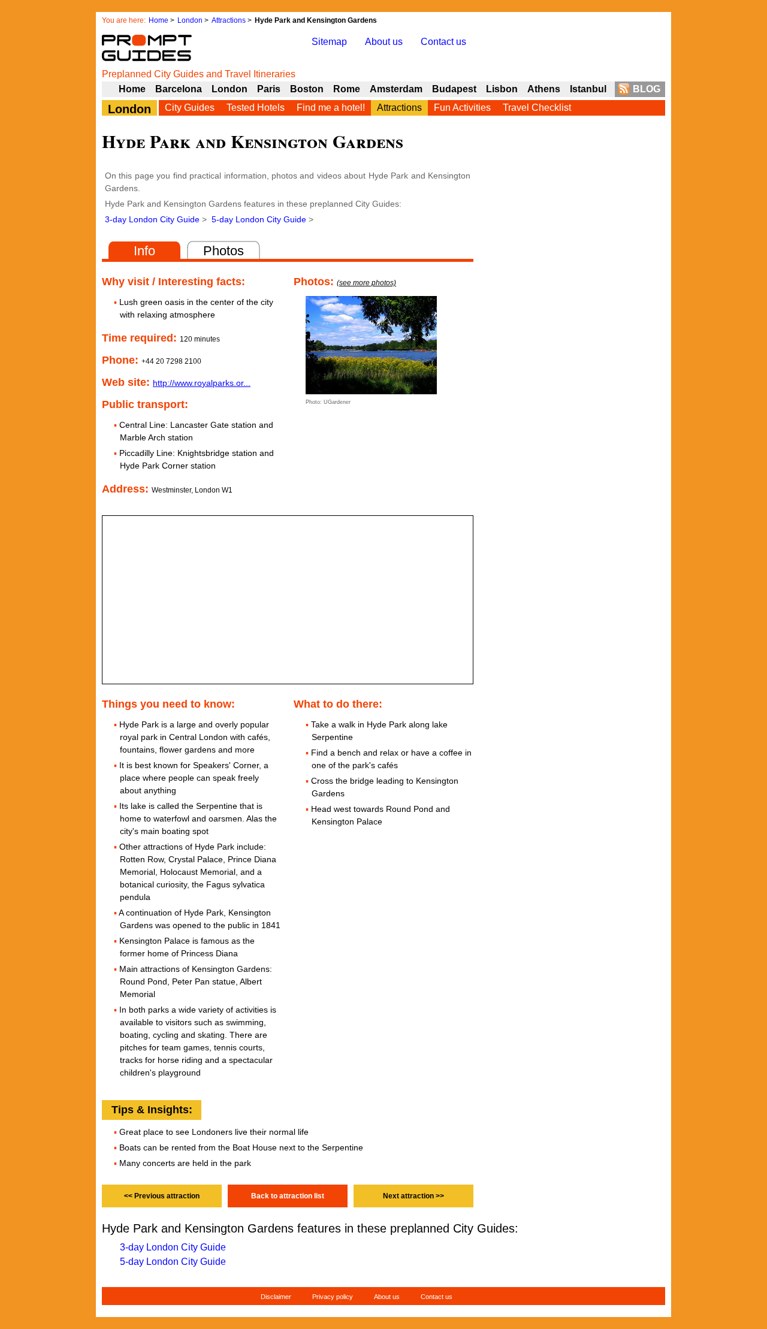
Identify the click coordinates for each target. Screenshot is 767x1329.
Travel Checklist (537, 107)
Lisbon (502, 89)
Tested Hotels (256, 107)
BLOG (646, 89)
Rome (346, 89)
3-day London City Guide (152, 219)
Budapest (454, 89)
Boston (307, 89)
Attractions (229, 20)
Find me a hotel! (331, 107)
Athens (543, 89)
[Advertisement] (575, 420)
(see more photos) (366, 283)
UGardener (337, 402)
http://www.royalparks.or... (201, 383)
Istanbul (588, 89)
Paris (268, 89)
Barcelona (178, 89)
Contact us (443, 42)
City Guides (190, 107)
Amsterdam (396, 89)
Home (158, 20)
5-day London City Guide (259, 219)
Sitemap (329, 42)
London (190, 20)
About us (384, 42)
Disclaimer (276, 1296)
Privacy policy (332, 1296)
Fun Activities (462, 107)
